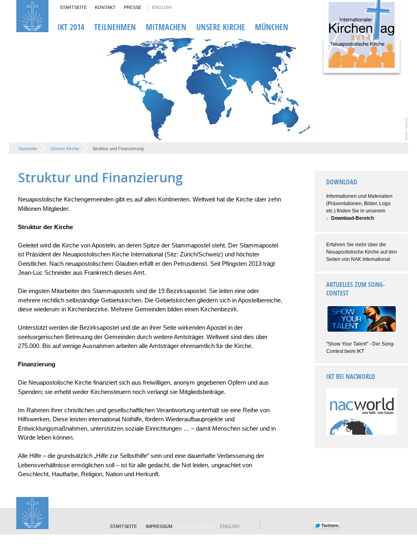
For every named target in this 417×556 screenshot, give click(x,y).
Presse (132, 7)
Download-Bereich (352, 218)
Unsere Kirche (220, 27)
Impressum (159, 526)
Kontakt (105, 7)
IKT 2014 (70, 27)
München (271, 27)
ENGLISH (161, 7)
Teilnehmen (115, 27)
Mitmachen (166, 27)
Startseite (73, 7)
